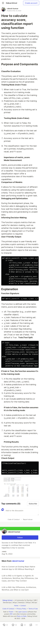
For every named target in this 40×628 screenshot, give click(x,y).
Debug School (7, 600)
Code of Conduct (14, 519)
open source (22, 612)
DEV (11, 614)
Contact (23, 605)
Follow (20, 537)
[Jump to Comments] (14, 625)
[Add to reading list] (23, 625)
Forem (11, 612)
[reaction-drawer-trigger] (5, 625)
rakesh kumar (12, 8)
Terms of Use (33, 609)
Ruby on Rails (21, 616)
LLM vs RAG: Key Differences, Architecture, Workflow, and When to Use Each (19, 588)
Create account (31, 3)
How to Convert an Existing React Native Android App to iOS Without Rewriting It (18, 568)
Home (16, 605)
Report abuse (27, 519)
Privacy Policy (21, 609)
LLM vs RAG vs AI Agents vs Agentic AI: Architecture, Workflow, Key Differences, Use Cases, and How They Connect (20, 578)
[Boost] (31, 625)
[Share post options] (36, 625)
